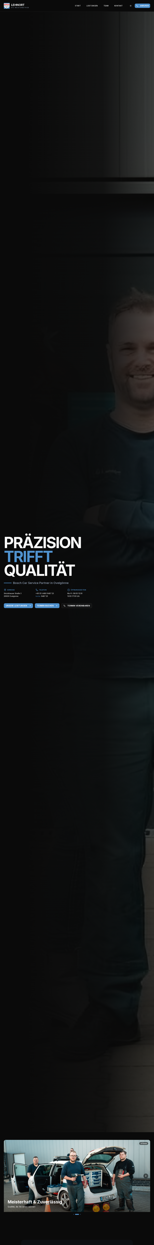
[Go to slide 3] (80, 1214)
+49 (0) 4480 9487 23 (45, 593)
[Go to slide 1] (75, 1214)
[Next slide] (145, 1176)
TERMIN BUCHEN (45, 605)
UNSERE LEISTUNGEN (16, 605)
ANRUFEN (144, 6)
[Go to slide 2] (78, 1214)
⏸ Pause (144, 1143)
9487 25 (44, 596)
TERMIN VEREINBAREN (78, 605)
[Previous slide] (8, 1176)
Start (78, 6)
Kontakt (118, 6)
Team (106, 6)
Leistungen (92, 6)
